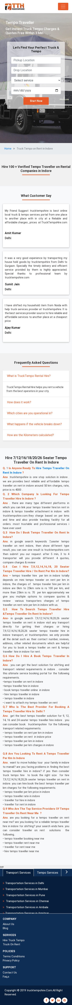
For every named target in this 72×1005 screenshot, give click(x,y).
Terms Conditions (14, 956)
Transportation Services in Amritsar (27, 913)
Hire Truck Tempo (14, 940)
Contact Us (10, 972)
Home (7, 148)
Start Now (36, 100)
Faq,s (6, 976)
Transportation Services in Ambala (26, 907)
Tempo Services (47, 872)
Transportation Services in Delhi (24, 883)
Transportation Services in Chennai (27, 901)
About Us (8, 924)
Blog (5, 928)
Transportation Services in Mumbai (26, 889)
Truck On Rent (11, 944)
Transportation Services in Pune (25, 895)
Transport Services (18, 872)
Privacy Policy (11, 960)
